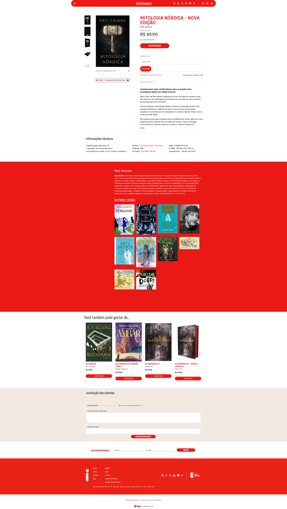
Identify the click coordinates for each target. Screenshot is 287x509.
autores (95, 475)
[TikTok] (166, 475)
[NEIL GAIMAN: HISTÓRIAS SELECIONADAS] (189, 219)
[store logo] (144, 3)
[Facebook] (182, 475)
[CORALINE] (124, 219)
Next (199, 353)
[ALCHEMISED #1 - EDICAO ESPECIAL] (188, 343)
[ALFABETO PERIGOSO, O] (189, 252)
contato (107, 475)
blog (94, 478)
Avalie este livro (145, 30)
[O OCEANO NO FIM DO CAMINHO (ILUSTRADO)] (146, 219)
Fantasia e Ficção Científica (151, 75)
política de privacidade (113, 482)
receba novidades (111, 478)
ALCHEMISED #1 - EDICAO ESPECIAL (186, 365)
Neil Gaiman (146, 26)
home (95, 468)
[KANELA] (168, 252)
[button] (88, 30)
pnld (106, 471)
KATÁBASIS (91, 364)
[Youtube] (178, 475)
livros (95, 471)
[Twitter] (170, 475)
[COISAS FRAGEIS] (168, 219)
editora (107, 468)
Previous (87, 353)
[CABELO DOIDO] (146, 285)
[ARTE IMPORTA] (124, 252)
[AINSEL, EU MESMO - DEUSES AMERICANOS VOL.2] (146, 252)
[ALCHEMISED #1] (158, 343)
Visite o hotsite (146, 82)
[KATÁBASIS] (99, 343)
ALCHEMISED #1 (152, 364)
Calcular (146, 69)
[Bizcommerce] (143, 506)
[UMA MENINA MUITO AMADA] (124, 285)
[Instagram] (162, 475)
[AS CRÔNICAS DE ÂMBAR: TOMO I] (128, 343)
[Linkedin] (174, 475)
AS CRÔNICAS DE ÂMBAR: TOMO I (126, 365)
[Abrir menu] (75, 3)
